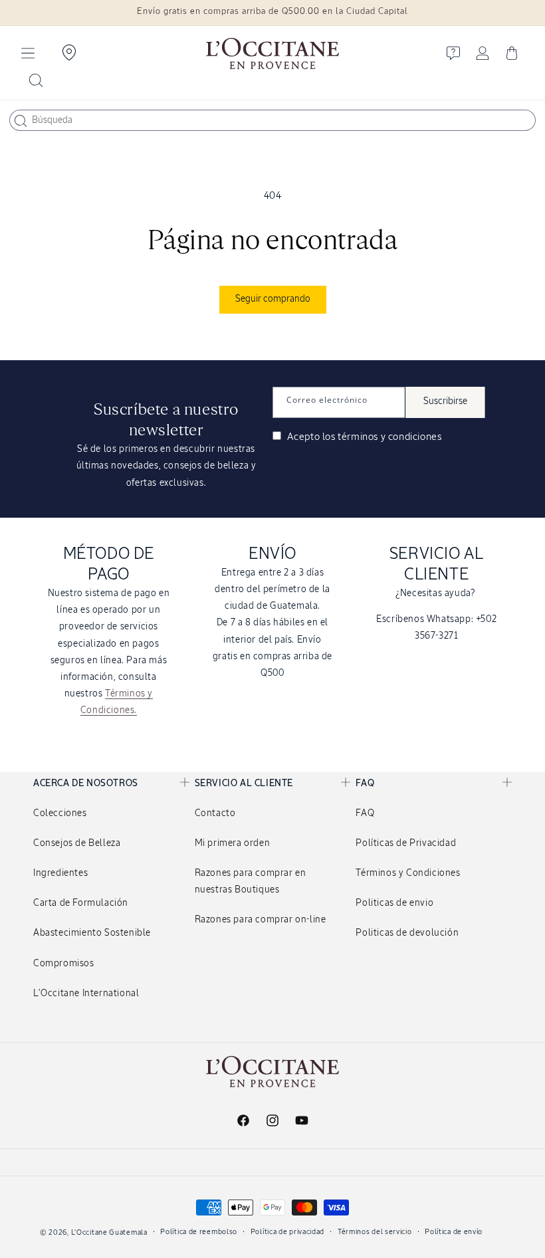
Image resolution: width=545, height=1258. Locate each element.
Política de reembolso (198, 1231)
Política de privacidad (287, 1231)
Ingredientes (60, 873)
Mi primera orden (233, 843)
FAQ (365, 813)
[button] (28, 53)
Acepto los (362, 437)
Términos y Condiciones (408, 873)
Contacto (215, 813)
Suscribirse (445, 401)
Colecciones (60, 813)
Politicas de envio (394, 903)
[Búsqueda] (20, 121)
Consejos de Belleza (76, 843)
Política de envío (454, 1231)
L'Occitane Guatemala (109, 1232)
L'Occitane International (86, 993)
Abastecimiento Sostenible (92, 933)
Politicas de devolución (407, 933)
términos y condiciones (389, 437)
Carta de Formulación (80, 903)
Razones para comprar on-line (260, 919)
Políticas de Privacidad (406, 843)
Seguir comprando (272, 299)
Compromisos (63, 963)
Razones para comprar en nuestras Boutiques (250, 881)
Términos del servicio (375, 1231)
